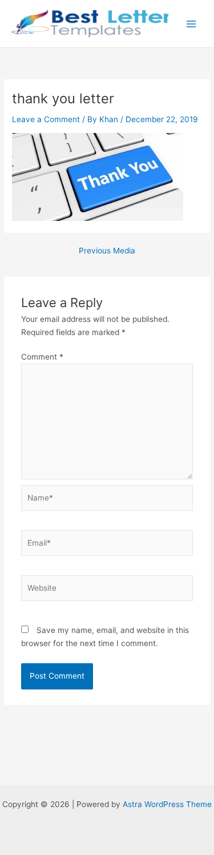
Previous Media (107, 251)
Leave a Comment (46, 119)
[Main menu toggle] (191, 23)
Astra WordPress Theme (167, 804)
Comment (42, 356)
